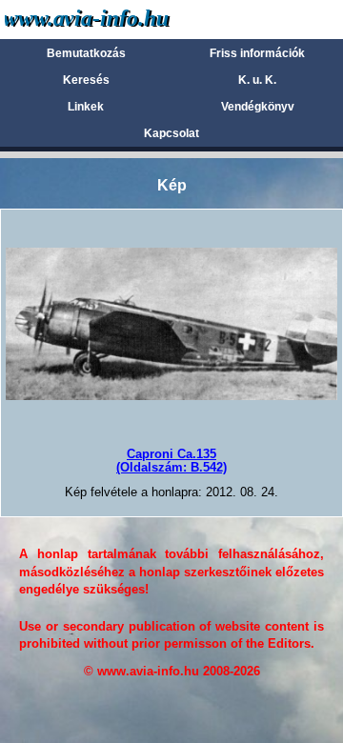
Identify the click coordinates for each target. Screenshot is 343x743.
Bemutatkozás (86, 53)
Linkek (86, 106)
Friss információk (257, 53)
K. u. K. (257, 80)
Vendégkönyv (257, 106)
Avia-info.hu (120, 19)
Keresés (86, 80)
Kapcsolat (171, 133)
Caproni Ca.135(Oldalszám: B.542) (171, 460)
